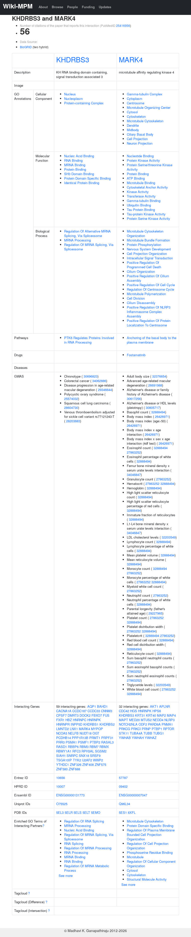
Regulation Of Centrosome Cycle (150, 289)
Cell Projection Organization (147, 253)
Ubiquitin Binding (139, 205)
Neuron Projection (139, 143)
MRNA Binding (74, 164)
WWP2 (98, 760)
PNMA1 (167, 724)
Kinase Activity (138, 191)
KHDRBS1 (90, 724)
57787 (123, 777)
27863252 (134, 452)
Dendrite (133, 125)
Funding (88, 6)
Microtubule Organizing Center (148, 107)
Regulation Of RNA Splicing (84, 821)
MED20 (134, 719)
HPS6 (156, 710)
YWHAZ (150, 737)
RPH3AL (88, 751)
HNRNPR (63, 724)
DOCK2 (85, 715)
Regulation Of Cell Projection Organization (147, 845)
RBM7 (94, 746)
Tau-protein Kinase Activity (146, 214)
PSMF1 (83, 742)
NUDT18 (86, 733)
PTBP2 (95, 742)
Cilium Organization (141, 271)
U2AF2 (87, 760)
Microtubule (135, 857)
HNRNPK (94, 719)
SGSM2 (100, 751)
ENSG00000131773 (70, 795)
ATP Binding (136, 178)
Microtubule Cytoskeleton (145, 120)
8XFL (132, 812)
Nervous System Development (149, 249)
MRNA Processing (77, 240)
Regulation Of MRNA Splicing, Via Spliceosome (88, 246)
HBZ (68, 719)
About (43, 6)
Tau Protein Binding (141, 209)
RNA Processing (76, 852)
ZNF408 (88, 764)
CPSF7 (61, 715)
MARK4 (131, 59)
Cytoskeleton (136, 116)
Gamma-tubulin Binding (143, 200)
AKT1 (154, 706)
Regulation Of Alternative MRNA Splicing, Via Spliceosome (87, 233)
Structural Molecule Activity (147, 879)
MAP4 (171, 715)
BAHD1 (102, 706)
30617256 (134, 398)
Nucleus (70, 94)
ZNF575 (100, 764)
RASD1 (61, 746)
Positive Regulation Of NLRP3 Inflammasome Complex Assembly (148, 311)
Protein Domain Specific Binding (87, 178)
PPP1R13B (80, 737)
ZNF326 (75, 764)
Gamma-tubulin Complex (144, 94)
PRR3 (60, 742)
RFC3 (76, 751)
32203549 (169, 537)
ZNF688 (74, 769)
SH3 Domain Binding (79, 173)
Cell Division (136, 298)
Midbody (133, 129)
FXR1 (60, 719)
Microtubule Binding (141, 182)
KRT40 (151, 715)
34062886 (99, 380)
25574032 (71, 398)
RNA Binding (73, 160)
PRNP (146, 728)
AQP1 (91, 706)
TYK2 (77, 760)
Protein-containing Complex (84, 103)
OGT (96, 733)
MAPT (123, 719)
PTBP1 (157, 728)
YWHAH (138, 737)
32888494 (158, 412)
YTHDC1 (62, 764)
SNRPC (72, 755)
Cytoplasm (134, 98)
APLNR (164, 706)
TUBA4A (136, 733)
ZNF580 (62, 769)
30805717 (153, 407)
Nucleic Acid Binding (79, 156)
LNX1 (74, 728)
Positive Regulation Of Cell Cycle (151, 284)
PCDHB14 (63, 737)
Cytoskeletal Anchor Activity (147, 187)
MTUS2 (146, 719)
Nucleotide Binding (140, 156)
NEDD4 (158, 719)
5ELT (86, 812)
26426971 (162, 416)
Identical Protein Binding (81, 182)
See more (66, 875)
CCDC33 (94, 710)
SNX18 (84, 755)
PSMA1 (71, 742)
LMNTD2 (62, 728)
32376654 (159, 376)
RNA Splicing (73, 843)
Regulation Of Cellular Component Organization (151, 863)
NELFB (73, 733)
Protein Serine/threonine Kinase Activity (149, 167)
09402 (123, 786)
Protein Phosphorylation (144, 244)
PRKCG (124, 728)
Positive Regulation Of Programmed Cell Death (144, 264)
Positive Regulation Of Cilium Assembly (148, 278)
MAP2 (161, 715)
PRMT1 (94, 737)
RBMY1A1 (63, 751)
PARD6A (154, 724)
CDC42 (124, 710)
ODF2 (143, 724)
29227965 (155, 613)
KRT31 (140, 715)
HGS (133, 710)
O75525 (61, 803)
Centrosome (135, 103)
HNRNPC (79, 719)
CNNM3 (106, 710)
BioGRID (26, 47)
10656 (60, 777)
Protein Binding (75, 169)
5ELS (78, 812)
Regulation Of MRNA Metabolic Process (86, 868)
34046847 (134, 474)
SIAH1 (61, 755)
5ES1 (123, 812)
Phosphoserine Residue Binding (150, 852)
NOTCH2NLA (128, 724)
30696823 (90, 376)
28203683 (73, 421)
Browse (57, 6)
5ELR (69, 812)
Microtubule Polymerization (146, 293)
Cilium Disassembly (141, 302)
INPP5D (76, 724)
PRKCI (136, 728)
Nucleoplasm (73, 98)
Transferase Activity (141, 196)
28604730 (71, 407)
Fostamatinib (136, 354)
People (72, 6)
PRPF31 (107, 737)
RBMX (104, 746)
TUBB (147, 733)
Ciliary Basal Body (140, 134)
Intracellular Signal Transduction (150, 258)
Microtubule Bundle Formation (148, 240)
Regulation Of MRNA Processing (87, 848)
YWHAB (125, 737)
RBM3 (84, 746)
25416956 (123, 25)
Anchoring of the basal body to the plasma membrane (151, 340)
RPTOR (168, 728)
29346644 (105, 389)
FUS (106, 715)
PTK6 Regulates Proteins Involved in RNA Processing (89, 340)
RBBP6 (73, 746)
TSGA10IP (64, 760)
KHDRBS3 (72, 59)
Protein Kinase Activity (143, 160)
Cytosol (132, 112)
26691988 (155, 385)
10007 (60, 786)
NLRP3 (169, 719)
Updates (105, 6)
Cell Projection (137, 138)
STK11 (124, 733)
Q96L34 (124, 803)
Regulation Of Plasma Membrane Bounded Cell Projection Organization (151, 834)
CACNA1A (63, 710)
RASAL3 (107, 742)
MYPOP (97, 728)
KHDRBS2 (107, 724)
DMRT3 (73, 715)
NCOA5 (61, 733)
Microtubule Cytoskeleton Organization (145, 233)
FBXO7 (97, 715)
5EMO (95, 812)
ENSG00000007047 (133, 795)
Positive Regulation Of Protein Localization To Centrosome (148, 322)
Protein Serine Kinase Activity (148, 218)
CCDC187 (79, 710)
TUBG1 (158, 733)
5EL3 (60, 812)
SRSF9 (95, 755)
